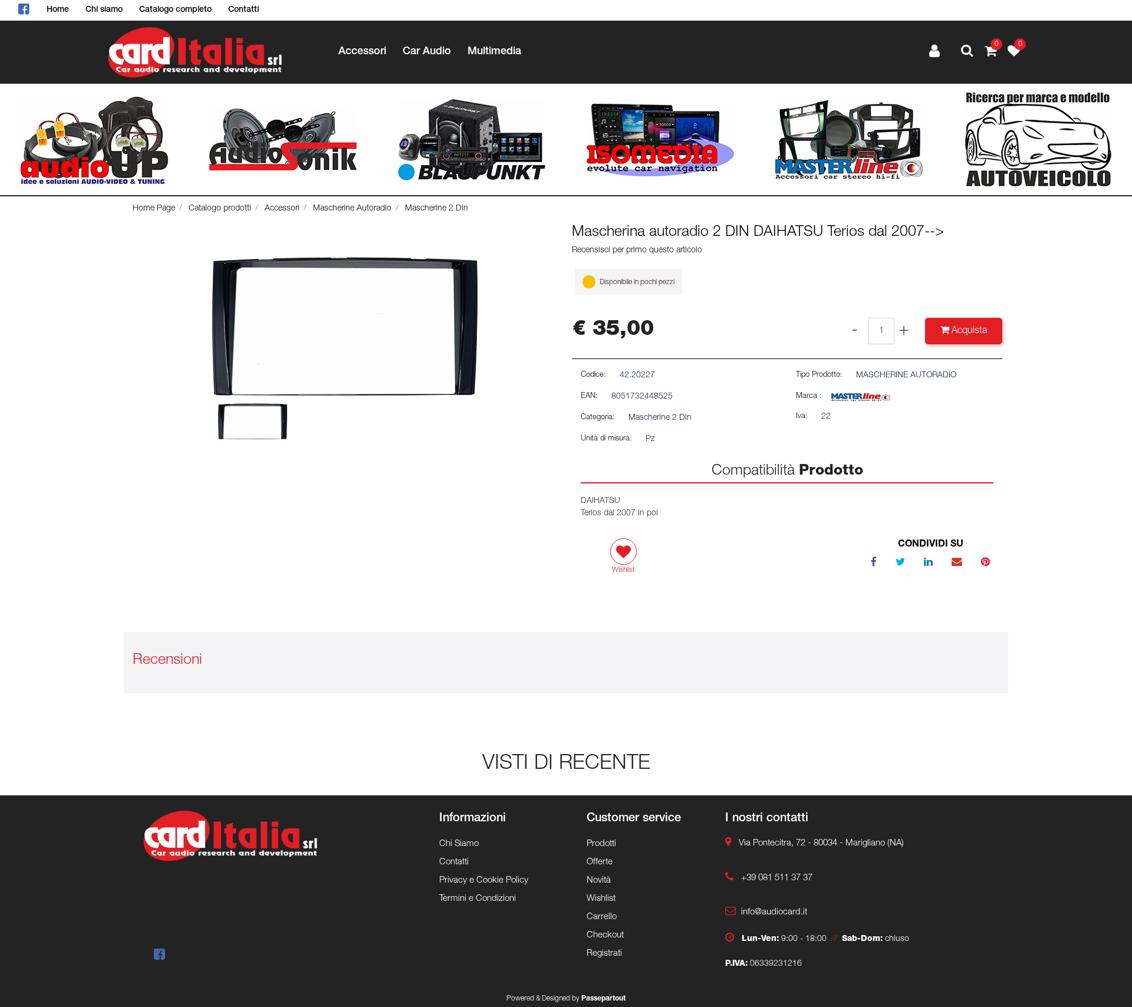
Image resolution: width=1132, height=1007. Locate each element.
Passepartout (603, 998)
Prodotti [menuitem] (601, 844)
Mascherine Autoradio (352, 209)
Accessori (282, 209)
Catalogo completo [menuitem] (175, 10)
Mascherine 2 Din (436, 209)
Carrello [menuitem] (602, 917)
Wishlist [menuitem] (601, 898)
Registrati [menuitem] (604, 953)
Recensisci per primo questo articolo (637, 250)
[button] (345, 326)
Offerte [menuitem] (600, 862)
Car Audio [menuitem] (427, 52)
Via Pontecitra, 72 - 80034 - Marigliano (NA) (821, 843)
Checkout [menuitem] (605, 935)
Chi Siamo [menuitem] (459, 844)
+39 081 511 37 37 (776, 878)
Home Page (154, 209)
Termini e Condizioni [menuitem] (477, 898)
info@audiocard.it (774, 912)
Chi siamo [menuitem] (104, 10)
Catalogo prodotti (220, 209)
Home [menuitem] (58, 10)
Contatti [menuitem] (243, 10)
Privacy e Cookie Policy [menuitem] (483, 880)
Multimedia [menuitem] (494, 52)
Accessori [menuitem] (362, 52)
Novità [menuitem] (599, 880)
